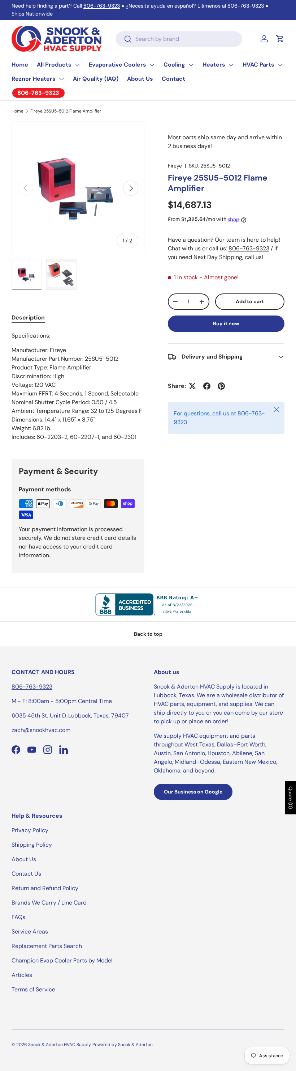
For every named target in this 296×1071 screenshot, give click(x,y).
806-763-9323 (101, 6)
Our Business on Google (193, 791)
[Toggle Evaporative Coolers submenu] (152, 64)
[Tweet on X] (192, 386)
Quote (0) (290, 798)
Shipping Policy (32, 844)
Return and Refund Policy (45, 888)
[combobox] (179, 39)
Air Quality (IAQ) (95, 78)
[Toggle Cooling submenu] (191, 64)
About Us (140, 78)
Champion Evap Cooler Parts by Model (62, 960)
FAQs (18, 917)
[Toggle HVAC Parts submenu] (280, 64)
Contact (173, 78)
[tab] (28, 317)
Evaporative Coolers (117, 64)
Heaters (214, 64)
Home (20, 64)
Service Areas (30, 931)
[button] (280, 39)
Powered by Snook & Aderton (122, 1044)
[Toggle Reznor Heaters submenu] (61, 79)
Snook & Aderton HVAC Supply (59, 1044)
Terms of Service (33, 989)
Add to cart (250, 301)
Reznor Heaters (34, 78)
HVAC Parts (258, 64)
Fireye (175, 165)
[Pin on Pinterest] (221, 386)
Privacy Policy (30, 830)
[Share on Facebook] (207, 386)
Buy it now (226, 323)
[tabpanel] (78, 386)
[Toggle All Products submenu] (77, 64)
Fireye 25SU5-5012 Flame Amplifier (65, 111)
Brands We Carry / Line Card (49, 902)
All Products (54, 64)
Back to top (148, 634)
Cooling (174, 64)
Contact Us (26, 873)
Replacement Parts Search (47, 946)
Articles (22, 975)
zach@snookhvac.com (41, 730)
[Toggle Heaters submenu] (231, 64)
